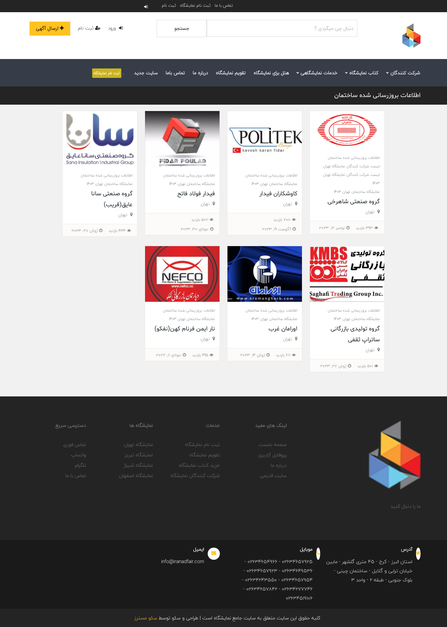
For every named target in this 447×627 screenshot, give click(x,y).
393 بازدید (364, 228)
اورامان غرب (283, 329)
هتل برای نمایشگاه (271, 73)
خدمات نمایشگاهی (318, 73)
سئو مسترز (145, 618)
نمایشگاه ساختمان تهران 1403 (357, 192)
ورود (112, 28)
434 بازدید (117, 230)
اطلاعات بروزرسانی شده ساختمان (377, 95)
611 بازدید (283, 355)
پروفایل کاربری (272, 455)
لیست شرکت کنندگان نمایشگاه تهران (351, 166)
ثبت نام (169, 5)
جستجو (181, 28)
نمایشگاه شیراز (138, 465)
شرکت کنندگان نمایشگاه (195, 475)
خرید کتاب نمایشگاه (199, 465)
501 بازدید (365, 366)
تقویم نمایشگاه (231, 73)
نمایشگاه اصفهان (136, 475)
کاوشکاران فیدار (278, 194)
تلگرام (80, 465)
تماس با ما (224, 5)
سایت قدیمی (273, 475)
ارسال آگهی (47, 28)
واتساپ (78, 455)
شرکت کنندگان (404, 73)
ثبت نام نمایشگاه (195, 5)
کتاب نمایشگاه (363, 73)
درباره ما (200, 73)
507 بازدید (199, 219)
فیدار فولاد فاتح (196, 194)
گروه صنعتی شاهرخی (353, 201)
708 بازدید (281, 219)
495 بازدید (200, 355)
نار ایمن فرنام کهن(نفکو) (184, 329)
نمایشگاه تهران (138, 444)
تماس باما (175, 73)
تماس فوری (74, 444)
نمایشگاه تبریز (139, 455)
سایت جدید (146, 73)
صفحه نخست (272, 444)
